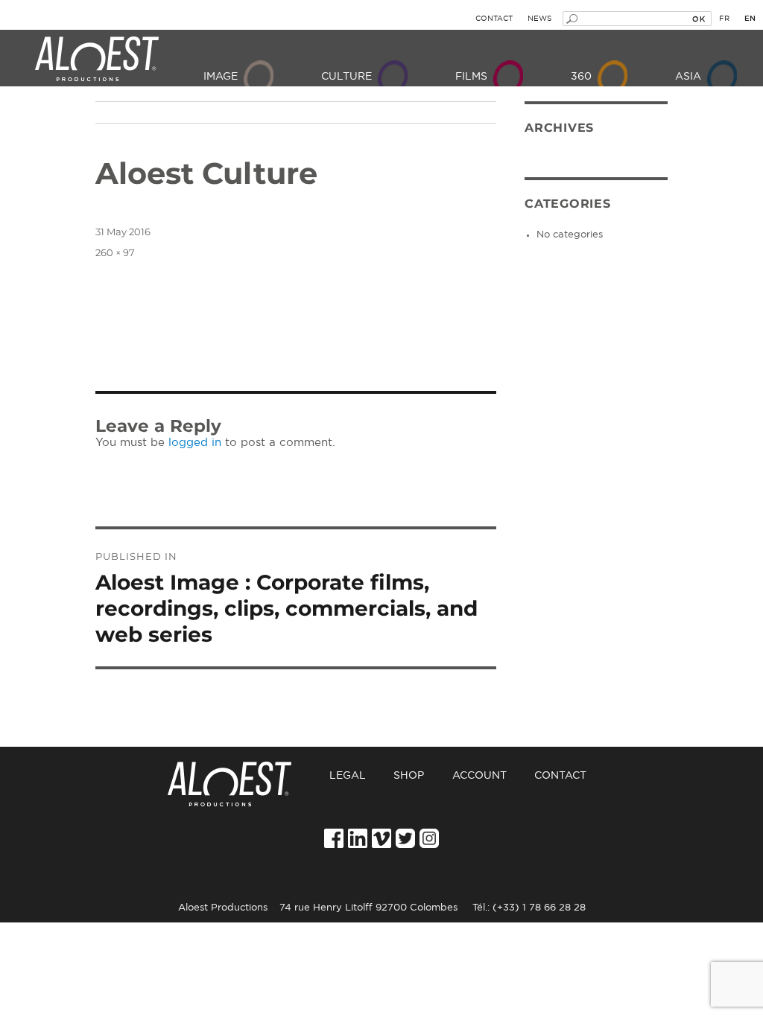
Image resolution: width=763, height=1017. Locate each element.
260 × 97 (115, 252)
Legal (347, 776)
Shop (408, 776)
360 (581, 76)
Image (220, 76)
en (750, 18)
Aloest (97, 59)
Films (471, 76)
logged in (194, 442)
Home (239, 776)
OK (698, 19)
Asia (688, 76)
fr (724, 18)
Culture (346, 76)
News (539, 18)
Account (479, 776)
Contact (494, 18)
